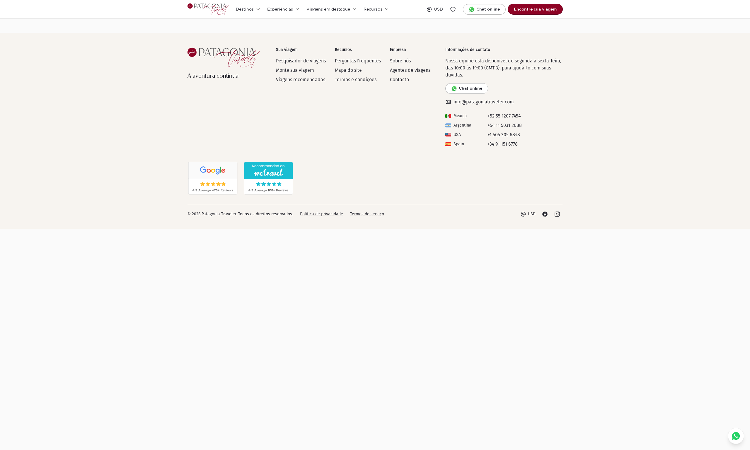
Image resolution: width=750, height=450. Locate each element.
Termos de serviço (367, 214)
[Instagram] (557, 214)
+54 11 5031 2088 (505, 125)
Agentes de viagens (410, 70)
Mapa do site (348, 70)
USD (438, 9)
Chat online (488, 9)
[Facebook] (545, 214)
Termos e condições (355, 79)
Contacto (399, 79)
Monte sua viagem (295, 70)
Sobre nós (400, 61)
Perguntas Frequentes (358, 61)
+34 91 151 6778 (503, 144)
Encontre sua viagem (535, 9)
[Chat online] (736, 436)
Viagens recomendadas (300, 79)
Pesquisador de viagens (301, 61)
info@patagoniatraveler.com (484, 102)
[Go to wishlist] (453, 9)
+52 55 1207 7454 (504, 116)
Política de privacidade (321, 214)
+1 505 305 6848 (504, 134)
